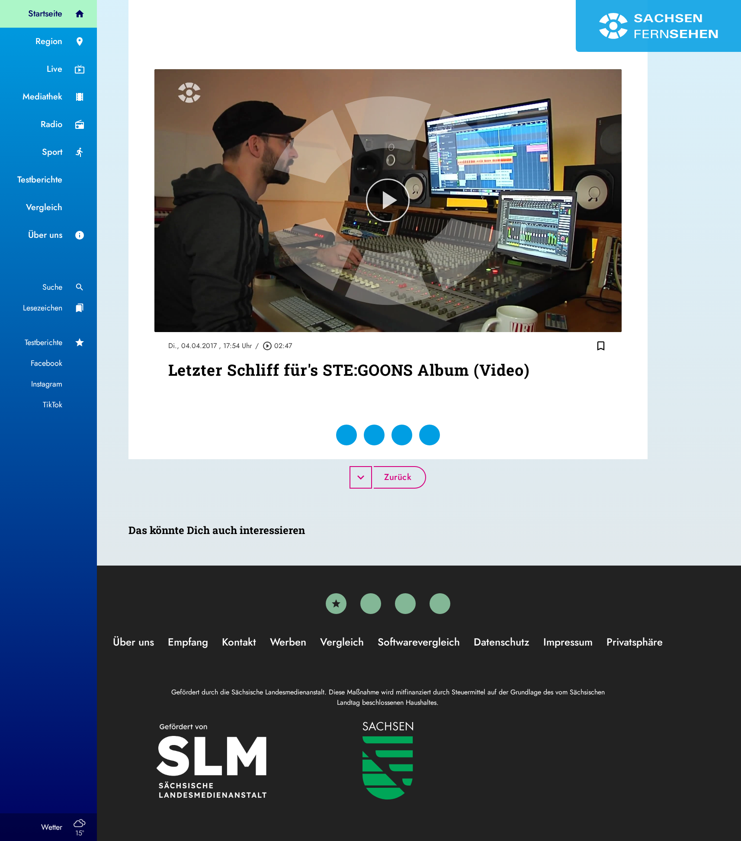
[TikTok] (440, 603)
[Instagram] (405, 603)
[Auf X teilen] (374, 435)
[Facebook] (370, 603)
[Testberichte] (336, 603)
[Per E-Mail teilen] (429, 435)
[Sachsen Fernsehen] (658, 26)
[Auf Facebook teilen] (346, 435)
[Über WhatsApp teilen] (401, 435)
